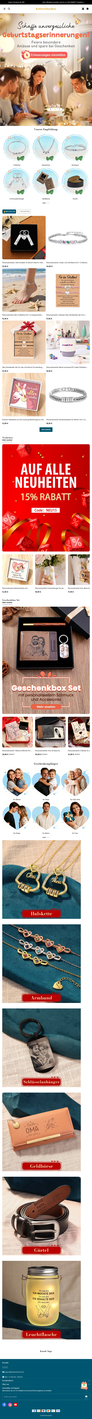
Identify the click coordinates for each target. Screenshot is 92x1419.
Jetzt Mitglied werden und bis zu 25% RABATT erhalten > (63, 2)
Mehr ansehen (7, 440)
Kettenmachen (48, 1415)
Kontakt (5, 1367)
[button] (4, 9)
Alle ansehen (46, 429)
